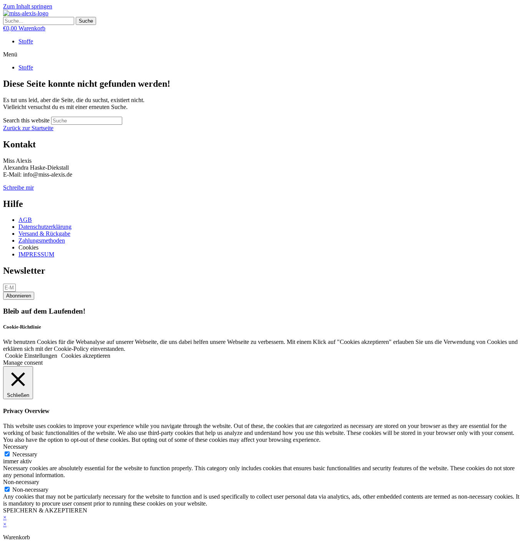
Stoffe (25, 41)
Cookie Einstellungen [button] (31, 355)
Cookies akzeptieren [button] (85, 355)
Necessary (24, 454)
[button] (262, 54)
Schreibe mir (18, 187)
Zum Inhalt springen (27, 6)
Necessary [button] (15, 446)
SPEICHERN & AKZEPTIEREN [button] (45, 510)
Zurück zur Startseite (28, 128)
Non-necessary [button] (21, 482)
